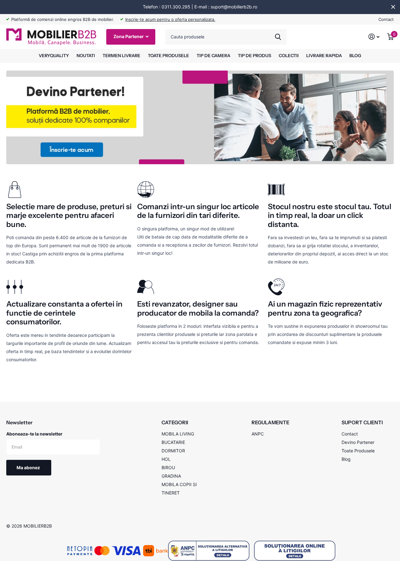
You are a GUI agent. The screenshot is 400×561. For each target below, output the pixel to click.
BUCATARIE (173, 442)
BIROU (168, 467)
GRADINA (171, 476)
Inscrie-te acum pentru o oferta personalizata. (170, 19)
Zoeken (278, 37)
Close (393, 7)
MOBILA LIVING (178, 433)
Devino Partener (358, 442)
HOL (166, 459)
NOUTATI (86, 55)
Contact (386, 19)
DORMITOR (173, 450)
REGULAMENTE (270, 422)
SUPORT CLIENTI (362, 422)
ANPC (258, 433)
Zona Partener (129, 36)
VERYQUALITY (54, 55)
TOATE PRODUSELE (168, 55)
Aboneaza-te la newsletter (34, 433)
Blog (346, 459)
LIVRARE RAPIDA (324, 55)
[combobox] (226, 37)
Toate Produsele (358, 450)
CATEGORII (175, 422)
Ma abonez (29, 467)
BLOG (355, 55)
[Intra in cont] (374, 37)
